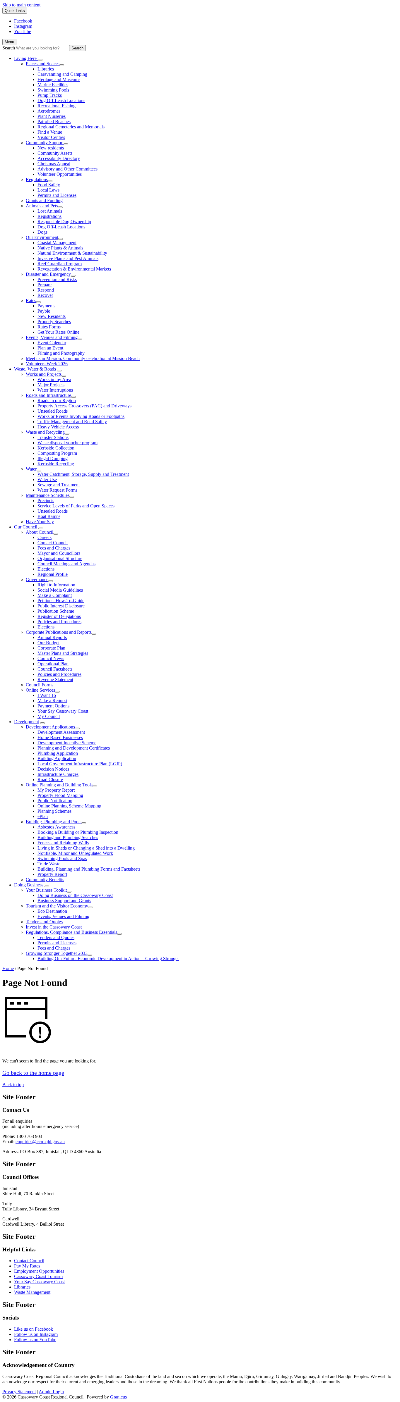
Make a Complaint (54, 595)
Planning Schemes (54, 811)
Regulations (37, 179)
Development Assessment (61, 732)
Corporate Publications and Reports (58, 632)
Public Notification (54, 800)
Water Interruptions (55, 389)
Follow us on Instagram (36, 1334)
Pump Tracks (49, 95)
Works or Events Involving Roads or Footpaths (80, 416)
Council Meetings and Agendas (66, 563)
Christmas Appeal (53, 163)
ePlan (42, 816)
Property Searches (54, 321)
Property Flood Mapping (60, 795)
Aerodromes (48, 110)
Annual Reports (52, 637)
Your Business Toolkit (46, 890)
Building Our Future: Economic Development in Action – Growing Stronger (108, 958)
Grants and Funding (44, 200)
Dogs (42, 232)
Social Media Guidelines (60, 590)
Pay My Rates (27, 1265)
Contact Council (52, 542)
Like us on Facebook (33, 1329)
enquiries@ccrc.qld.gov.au (40, 1141)
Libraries (45, 68)
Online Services (40, 690)
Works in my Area (54, 379)
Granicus (118, 1396)
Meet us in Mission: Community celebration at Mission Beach (83, 358)
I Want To (46, 695)
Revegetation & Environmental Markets (74, 268)
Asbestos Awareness (56, 826)
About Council (39, 532)
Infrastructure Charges (57, 774)
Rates (31, 300)
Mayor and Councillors (58, 553)
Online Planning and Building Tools (59, 784)
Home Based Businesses (60, 737)
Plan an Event (50, 347)
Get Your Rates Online (58, 332)
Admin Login (51, 1391)
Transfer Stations (53, 437)
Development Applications (50, 726)
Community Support (45, 142)
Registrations (49, 216)
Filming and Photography (61, 353)
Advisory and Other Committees (67, 168)
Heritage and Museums (58, 79)
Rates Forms (49, 326)
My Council (48, 716)
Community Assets (54, 153)
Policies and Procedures (59, 621)
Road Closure (50, 779)
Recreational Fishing (56, 105)
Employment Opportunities (39, 1271)
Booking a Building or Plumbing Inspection (77, 832)
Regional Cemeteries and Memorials (71, 126)
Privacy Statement (19, 1391)
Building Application (56, 758)
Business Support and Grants (64, 900)
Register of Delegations (59, 616)
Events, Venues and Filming (52, 337)
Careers (44, 537)
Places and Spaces (42, 63)
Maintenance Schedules (47, 495)
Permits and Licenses (56, 195)
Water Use (47, 479)
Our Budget (48, 642)
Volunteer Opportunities (59, 174)
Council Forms (39, 684)
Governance (37, 579)
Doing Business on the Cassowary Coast (75, 895)
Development (26, 721)
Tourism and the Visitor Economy (57, 905)
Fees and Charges (53, 547)
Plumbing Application (57, 753)
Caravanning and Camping (62, 74)
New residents (50, 147)
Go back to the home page (33, 1072)
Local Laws (48, 189)
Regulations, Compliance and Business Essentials (71, 932)
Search (8, 47)
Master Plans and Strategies (62, 653)
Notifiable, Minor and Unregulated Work (75, 853)
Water (31, 468)
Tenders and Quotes (44, 921)
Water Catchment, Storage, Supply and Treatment (83, 474)
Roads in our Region (56, 400)
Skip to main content (21, 4)
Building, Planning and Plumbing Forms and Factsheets (88, 869)
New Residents (51, 316)
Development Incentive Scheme (66, 742)
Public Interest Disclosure (61, 605)
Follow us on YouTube (35, 1339)
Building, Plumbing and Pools (53, 821)
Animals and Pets (42, 205)
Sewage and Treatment (58, 484)
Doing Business (28, 884)
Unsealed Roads (52, 411)
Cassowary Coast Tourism (38, 1276)
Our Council (25, 526)
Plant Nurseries (51, 116)
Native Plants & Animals (60, 247)
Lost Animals (49, 211)
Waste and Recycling (45, 432)
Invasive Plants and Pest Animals (67, 258)
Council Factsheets (54, 668)
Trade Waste (48, 863)
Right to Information (56, 584)
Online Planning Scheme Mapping (69, 805)
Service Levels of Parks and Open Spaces (75, 505)
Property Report (52, 874)
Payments (46, 305)
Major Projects (50, 384)
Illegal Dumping (52, 458)
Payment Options (53, 705)
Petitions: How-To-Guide (60, 600)
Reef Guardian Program (59, 263)
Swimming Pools (53, 89)
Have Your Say (40, 521)
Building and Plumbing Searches (67, 837)
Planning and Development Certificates (73, 747)
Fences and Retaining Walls (63, 842)
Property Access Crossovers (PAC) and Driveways (84, 405)
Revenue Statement (55, 679)
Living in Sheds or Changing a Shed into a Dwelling (86, 847)
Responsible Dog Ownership (64, 221)
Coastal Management (56, 242)
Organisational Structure (59, 558)
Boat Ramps (48, 516)
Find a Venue (49, 132)
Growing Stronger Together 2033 (57, 953)
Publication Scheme (55, 611)
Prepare (44, 284)
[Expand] (40, 60)
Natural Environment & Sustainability (72, 253)
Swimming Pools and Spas (62, 858)
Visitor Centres (51, 137)
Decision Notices (53, 769)
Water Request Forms (57, 490)
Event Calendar (51, 342)
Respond (45, 289)
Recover (45, 295)
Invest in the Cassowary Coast (54, 926)
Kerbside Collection (55, 447)
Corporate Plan (51, 647)
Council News (50, 658)
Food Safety (48, 184)
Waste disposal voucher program (67, 442)
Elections (45, 568)
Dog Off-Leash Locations (61, 100)
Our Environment (42, 237)
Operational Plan (53, 663)
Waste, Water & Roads (35, 368)
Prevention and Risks (57, 279)
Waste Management (32, 1292)
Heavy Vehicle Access (58, 426)
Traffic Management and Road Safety (72, 421)
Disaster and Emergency (48, 274)
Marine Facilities (52, 84)
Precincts (45, 500)
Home (8, 968)
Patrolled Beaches (54, 121)
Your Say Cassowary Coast (62, 711)
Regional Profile (52, 574)
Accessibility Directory (58, 158)
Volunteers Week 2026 (47, 363)
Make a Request (52, 700)
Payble (43, 311)
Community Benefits (45, 879)
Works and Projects (43, 374)
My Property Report (56, 790)
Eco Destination (52, 911)
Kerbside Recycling (55, 463)
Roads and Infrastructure (48, 395)
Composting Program (57, 453)
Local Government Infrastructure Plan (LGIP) (79, 763)
